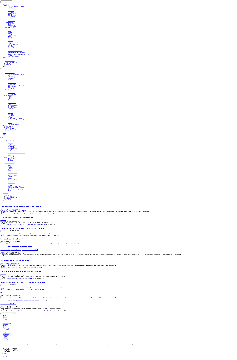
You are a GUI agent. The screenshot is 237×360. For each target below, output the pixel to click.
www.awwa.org (6, 355)
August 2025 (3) (6, 325)
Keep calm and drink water (9, 293)
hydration (13, 246)
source (23, 278)
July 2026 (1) (5, 316)
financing (48, 256)
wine (42, 310)
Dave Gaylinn (3, 209)
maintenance (21, 256)
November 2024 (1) (7, 334)
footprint (20, 310)
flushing (13, 267)
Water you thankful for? (8, 304)
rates (51, 256)
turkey (15, 310)
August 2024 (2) (6, 337)
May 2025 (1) (5, 327)
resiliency (31, 256)
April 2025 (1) (6, 328)
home (27, 289)
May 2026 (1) (5, 318)
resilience (21, 213)
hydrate (17, 300)
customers (36, 256)
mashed (30, 310)
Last (17, 311)
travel (9, 300)
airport (30, 300)
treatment (31, 278)
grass (42, 224)
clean (22, 267)
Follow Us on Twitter (7, 356)
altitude (14, 300)
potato (34, 310)
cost (31, 235)
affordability (27, 235)
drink (9, 246)
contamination (18, 267)
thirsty (21, 246)
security (12, 213)
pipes (32, 267)
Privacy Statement (17, 358)
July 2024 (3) (5, 338)
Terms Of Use (24, 358)
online (43, 213)
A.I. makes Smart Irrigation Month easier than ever (16, 217)
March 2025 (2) (6, 329)
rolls (28, 310)
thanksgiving (10, 310)
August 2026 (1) (6, 315)
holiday (33, 300)
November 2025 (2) (7, 323)
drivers (28, 256)
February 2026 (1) (6, 320)
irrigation (14, 224)
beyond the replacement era (19, 235)
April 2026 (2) (6, 319)
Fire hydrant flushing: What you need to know (15, 260)
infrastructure (26, 213)
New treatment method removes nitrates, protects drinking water (21, 271)
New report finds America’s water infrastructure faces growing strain (22, 228)
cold (16, 289)
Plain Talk (30, 246)
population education (49, 310)
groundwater (18, 278)
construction (41, 235)
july (26, 224)
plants (45, 224)
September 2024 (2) (7, 336)
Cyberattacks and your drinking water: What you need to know (20, 206)
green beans (38, 310)
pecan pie (25, 310)
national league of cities (48, 235)
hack (15, 213)
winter (14, 289)
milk (44, 310)
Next (15, 311)
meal (18, 310)
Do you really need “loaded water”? (11, 239)
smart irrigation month (21, 224)
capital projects (35, 235)
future (39, 256)
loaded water (24, 246)
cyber (9, 213)
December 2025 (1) (7, 322)
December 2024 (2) (7, 333)
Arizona (34, 278)
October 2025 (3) (6, 324)
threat (46, 213)
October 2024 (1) (6, 335)
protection (27, 278)
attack (18, 213)
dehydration (26, 300)
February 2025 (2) (6, 330)
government (43, 256)
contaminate (13, 278)
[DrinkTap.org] (3, 2)
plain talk (28, 267)
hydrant (9, 267)
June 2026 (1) (5, 317)
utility (25, 267)
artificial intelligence (37, 224)
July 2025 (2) (5, 326)
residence (30, 289)
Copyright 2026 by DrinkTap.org (6, 358)
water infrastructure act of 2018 (35, 213)
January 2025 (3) (6, 332)
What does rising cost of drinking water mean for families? (19, 250)
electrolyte (17, 246)
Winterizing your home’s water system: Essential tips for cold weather (22, 282)
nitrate (9, 278)
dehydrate (21, 300)
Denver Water (35, 289)
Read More (2, 212)
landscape (10, 224)
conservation (30, 224)
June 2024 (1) (5, 339)
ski (11, 300)
